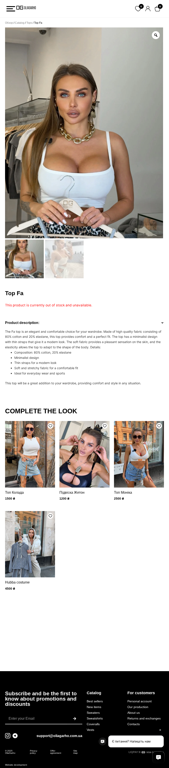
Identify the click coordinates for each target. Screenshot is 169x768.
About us (133, 712)
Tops (29, 22)
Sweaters (93, 712)
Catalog (19, 22)
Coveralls (93, 724)
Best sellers (95, 701)
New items (94, 707)
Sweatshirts (95, 718)
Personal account (139, 701)
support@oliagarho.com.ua (59, 736)
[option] (84, 132)
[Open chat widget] (158, 757)
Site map (75, 752)
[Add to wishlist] (50, 426)
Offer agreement (55, 752)
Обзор (9, 22)
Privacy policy (33, 752)
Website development (16, 765)
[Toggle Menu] (10, 8)
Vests (90, 730)
